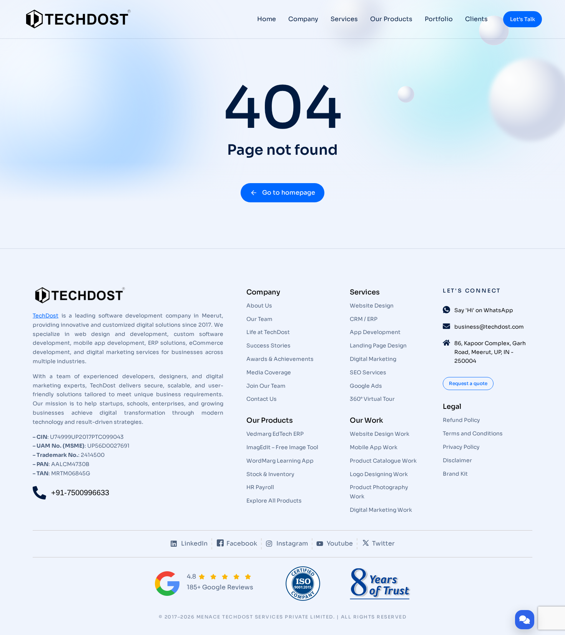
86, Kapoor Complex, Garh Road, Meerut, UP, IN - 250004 (490, 352)
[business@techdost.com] (446, 326)
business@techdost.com (489, 326)
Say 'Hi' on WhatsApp (483, 310)
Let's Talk (522, 19)
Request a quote (468, 383)
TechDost (45, 315)
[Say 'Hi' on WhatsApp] (446, 309)
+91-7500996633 (80, 492)
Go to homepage (288, 193)
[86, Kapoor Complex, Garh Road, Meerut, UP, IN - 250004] (446, 342)
